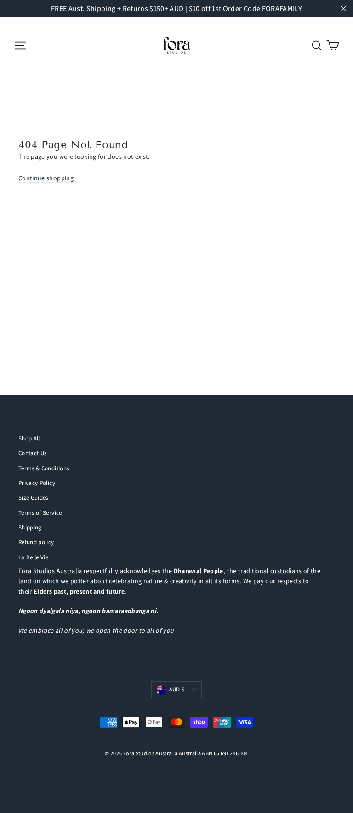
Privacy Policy (36, 483)
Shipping (30, 527)
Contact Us (32, 453)
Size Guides (33, 497)
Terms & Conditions (43, 468)
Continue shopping (46, 178)
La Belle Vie (33, 557)
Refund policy (36, 542)
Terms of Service (40, 513)
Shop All (29, 438)
